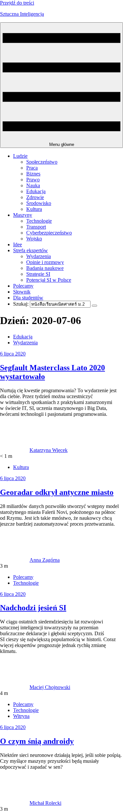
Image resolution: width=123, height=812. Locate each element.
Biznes (33, 173)
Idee (17, 244)
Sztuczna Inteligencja (22, 14)
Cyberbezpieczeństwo (49, 232)
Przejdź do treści (17, 3)
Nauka (33, 185)
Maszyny (22, 215)
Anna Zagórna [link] (45, 560)
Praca (32, 168)
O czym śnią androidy (37, 741)
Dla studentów (28, 297)
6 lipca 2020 (13, 353)
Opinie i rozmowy (45, 262)
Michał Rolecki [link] (45, 803)
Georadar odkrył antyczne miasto (56, 492)
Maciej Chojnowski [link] (50, 687)
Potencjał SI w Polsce (48, 280)
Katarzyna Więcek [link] (49, 450)
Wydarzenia (38, 256)
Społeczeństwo (41, 162)
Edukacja (36, 191)
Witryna (21, 716)
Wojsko (34, 238)
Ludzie (20, 156)
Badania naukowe (45, 268)
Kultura (34, 209)
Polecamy (23, 286)
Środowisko (38, 203)
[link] (15, 450)
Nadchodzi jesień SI (33, 607)
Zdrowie (35, 197)
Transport (36, 227)
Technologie (39, 221)
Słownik (22, 291)
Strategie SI (38, 274)
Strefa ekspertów (30, 250)
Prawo (33, 179)
